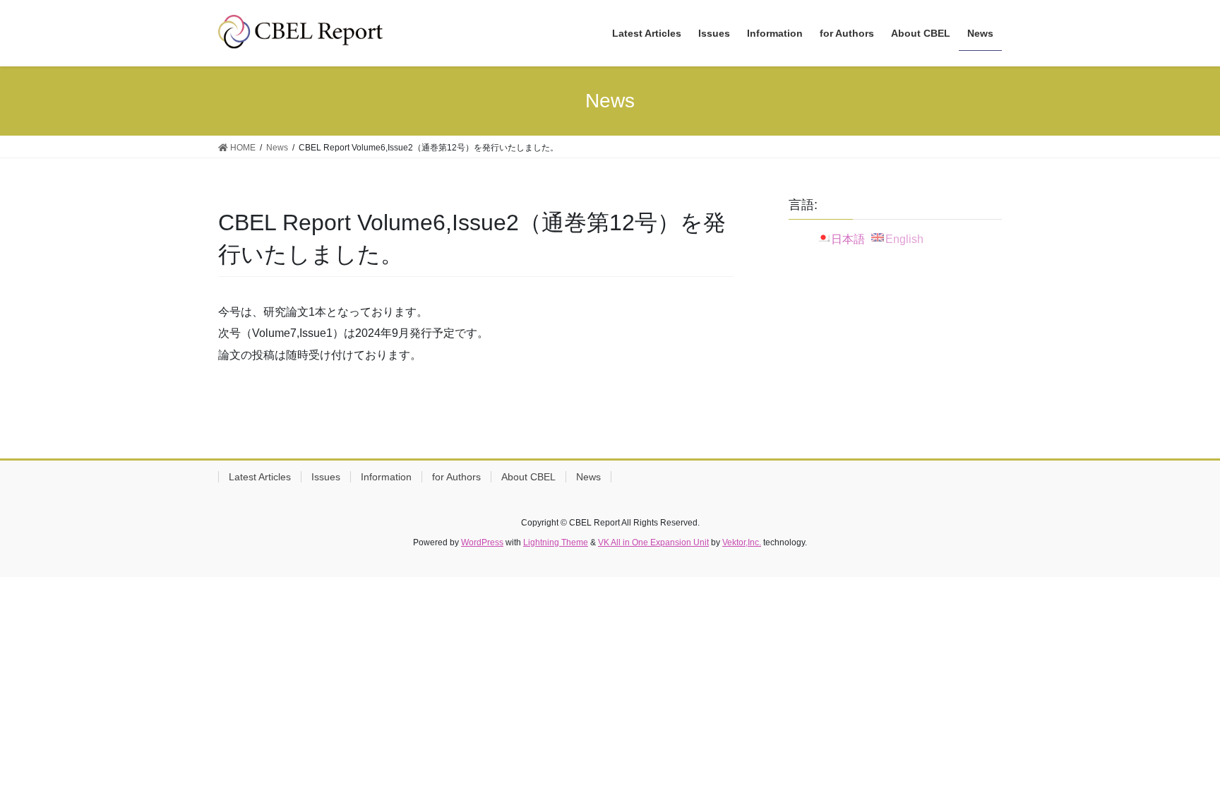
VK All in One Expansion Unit (653, 542)
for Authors (456, 476)
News (588, 476)
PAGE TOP (1178, 753)
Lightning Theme (555, 542)
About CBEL (528, 476)
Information (386, 476)
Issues (325, 476)
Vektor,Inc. (741, 542)
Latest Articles (260, 476)
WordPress (482, 542)
